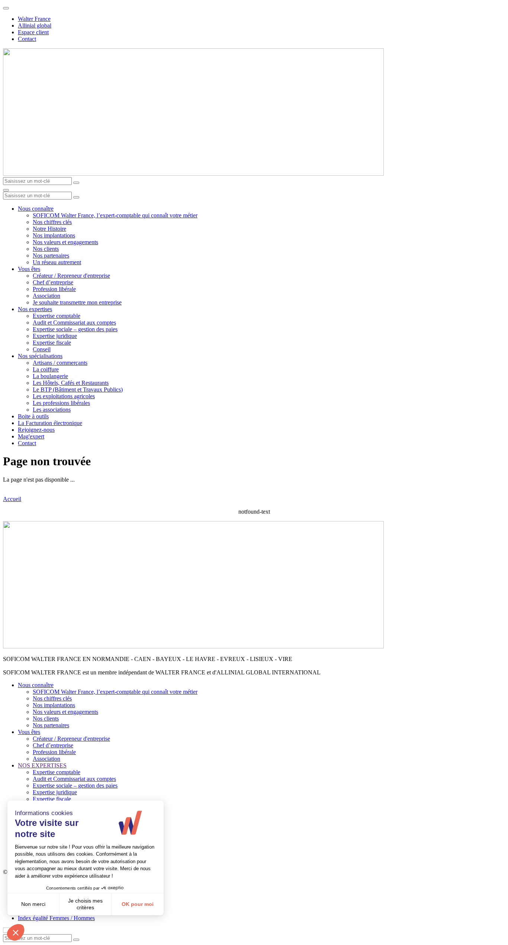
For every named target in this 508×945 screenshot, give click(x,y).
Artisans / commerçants (60, 363)
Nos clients (46, 249)
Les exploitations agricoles (64, 396)
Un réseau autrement (57, 262)
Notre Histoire (49, 229)
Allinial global (34, 25)
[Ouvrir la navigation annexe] (6, 8)
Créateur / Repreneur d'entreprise (71, 275)
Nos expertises (35, 309)
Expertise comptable (56, 316)
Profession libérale (54, 289)
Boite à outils (33, 416)
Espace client (33, 32)
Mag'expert (31, 436)
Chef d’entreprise (53, 282)
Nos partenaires (51, 255)
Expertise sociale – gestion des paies (75, 329)
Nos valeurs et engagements (65, 242)
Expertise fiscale (52, 342)
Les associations (52, 409)
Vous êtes (29, 269)
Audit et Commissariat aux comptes (74, 322)
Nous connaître (36, 208)
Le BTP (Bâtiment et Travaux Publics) (78, 389)
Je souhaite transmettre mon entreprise (77, 302)
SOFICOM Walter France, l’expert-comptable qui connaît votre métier (115, 215)
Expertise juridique (55, 336)
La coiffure (46, 369)
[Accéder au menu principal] (6, 190)
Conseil (42, 349)
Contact (27, 39)
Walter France (34, 19)
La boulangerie (50, 376)
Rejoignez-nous (36, 430)
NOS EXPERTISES (42, 765)
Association (46, 296)
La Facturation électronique (50, 423)
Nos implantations (54, 235)
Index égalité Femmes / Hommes (56, 918)
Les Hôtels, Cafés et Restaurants (71, 383)
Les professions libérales (61, 403)
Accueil (12, 499)
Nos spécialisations (40, 356)
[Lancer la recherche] (76, 183)
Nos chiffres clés (52, 222)
